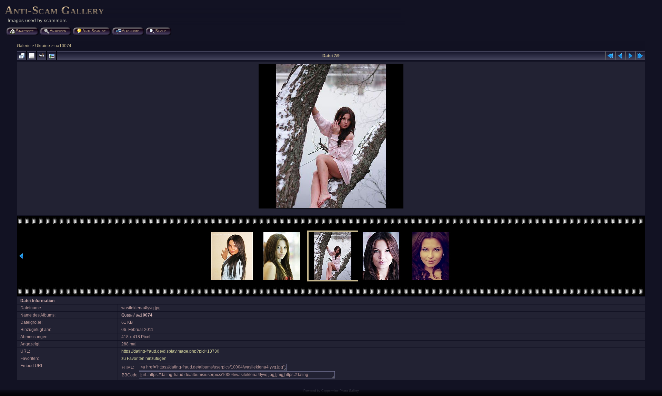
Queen (126, 315)
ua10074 (62, 45)
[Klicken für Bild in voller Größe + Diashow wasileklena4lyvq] (331, 207)
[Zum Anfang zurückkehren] (610, 55)
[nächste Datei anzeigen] (630, 55)
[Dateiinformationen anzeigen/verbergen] (32, 55)
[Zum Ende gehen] (640, 55)
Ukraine (42, 45)
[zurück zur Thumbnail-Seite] (22, 55)
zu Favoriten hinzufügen (144, 358)
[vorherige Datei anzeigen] (620, 55)
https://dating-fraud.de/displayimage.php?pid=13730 (170, 351)
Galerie (24, 45)
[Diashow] (42, 55)
